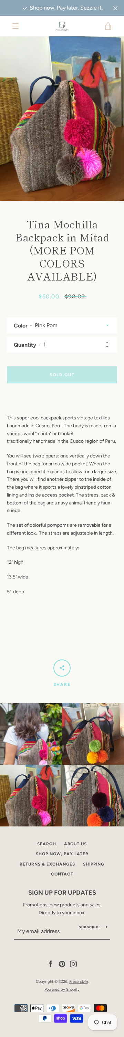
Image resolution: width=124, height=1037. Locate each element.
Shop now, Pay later (62, 853)
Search (46, 844)
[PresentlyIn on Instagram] (73, 964)
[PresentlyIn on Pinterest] (62, 964)
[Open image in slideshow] (62, 118)
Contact (62, 874)
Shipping (93, 864)
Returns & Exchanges (47, 864)
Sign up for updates (62, 892)
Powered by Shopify (62, 989)
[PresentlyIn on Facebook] (50, 964)
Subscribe (90, 927)
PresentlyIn (78, 981)
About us (75, 844)
